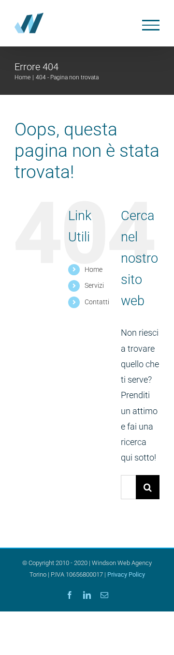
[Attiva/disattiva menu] (151, 25)
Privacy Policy (126, 574)
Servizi (94, 285)
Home (93, 269)
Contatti (97, 302)
